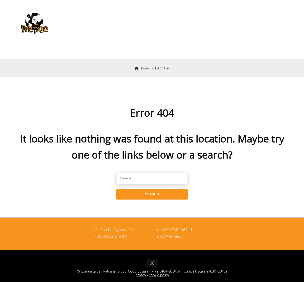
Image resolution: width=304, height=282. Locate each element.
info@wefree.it (169, 236)
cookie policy (159, 275)
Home (143, 68)
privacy (140, 275)
